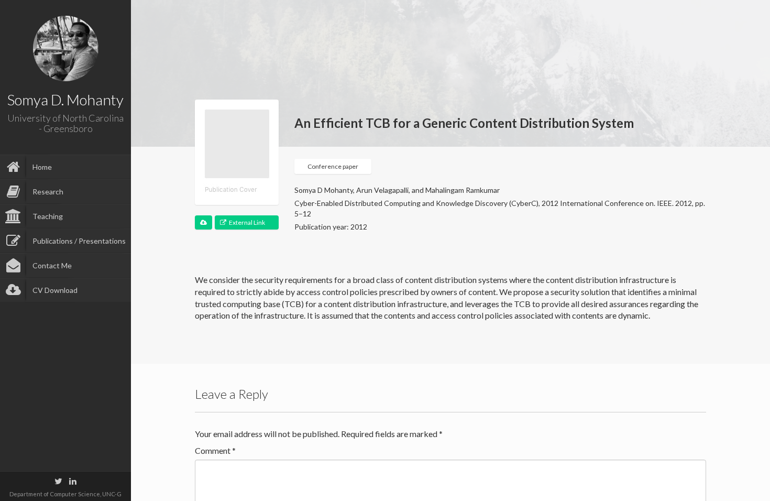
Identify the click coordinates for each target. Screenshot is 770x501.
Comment (215, 450)
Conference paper (332, 166)
